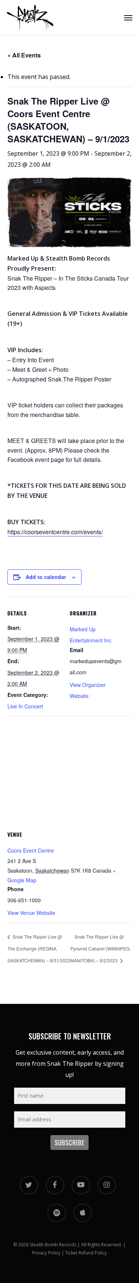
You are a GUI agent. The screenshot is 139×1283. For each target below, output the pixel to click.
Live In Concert (25, 706)
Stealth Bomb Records (53, 1244)
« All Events (24, 55)
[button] (128, 17)
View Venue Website (31, 912)
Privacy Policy (46, 1253)
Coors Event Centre (30, 850)
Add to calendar (46, 577)
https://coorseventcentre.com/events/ (55, 532)
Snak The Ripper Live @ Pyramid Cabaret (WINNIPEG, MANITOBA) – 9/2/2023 (100, 948)
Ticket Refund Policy (86, 1253)
